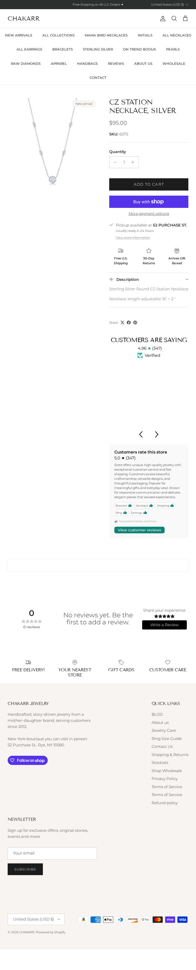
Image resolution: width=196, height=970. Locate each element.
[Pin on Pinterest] (135, 322)
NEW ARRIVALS (18, 35)
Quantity (117, 151)
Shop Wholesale (167, 770)
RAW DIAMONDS (26, 63)
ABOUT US (143, 63)
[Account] (162, 19)
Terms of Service (167, 786)
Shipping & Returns (170, 754)
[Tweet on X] (122, 322)
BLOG (157, 714)
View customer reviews (139, 530)
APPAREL (59, 63)
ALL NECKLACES (177, 35)
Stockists (160, 762)
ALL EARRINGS (29, 49)
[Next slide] (157, 434)
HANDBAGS (87, 63)
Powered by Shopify (50, 932)
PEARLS (173, 49)
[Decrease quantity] (113, 162)
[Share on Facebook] (129, 322)
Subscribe (25, 869)
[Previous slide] (141, 434)
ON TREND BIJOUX (139, 49)
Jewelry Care (164, 730)
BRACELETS (62, 49)
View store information (133, 238)
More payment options (149, 213)
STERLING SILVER (98, 49)
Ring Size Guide (167, 738)
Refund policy (165, 802)
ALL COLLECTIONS (58, 35)
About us (160, 722)
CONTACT (98, 77)
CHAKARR (26, 932)
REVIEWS (116, 63)
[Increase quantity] (134, 162)
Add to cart (149, 184)
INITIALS (145, 35)
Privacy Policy (165, 778)
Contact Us (162, 746)
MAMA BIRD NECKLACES (106, 35)
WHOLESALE (174, 63)
